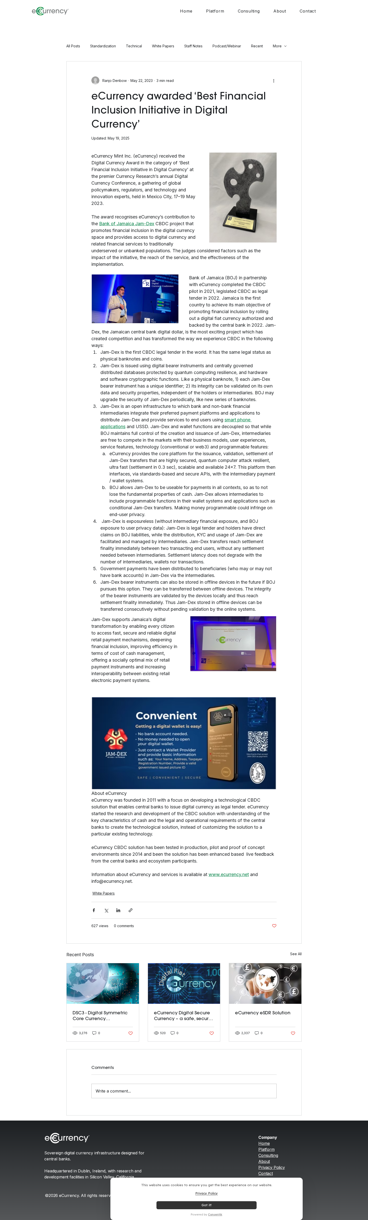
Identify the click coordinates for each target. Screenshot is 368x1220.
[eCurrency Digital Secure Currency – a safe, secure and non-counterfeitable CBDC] (184, 983)
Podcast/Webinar (227, 46)
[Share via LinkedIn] (118, 910)
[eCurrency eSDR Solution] (265, 983)
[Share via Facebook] (93, 910)
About (264, 1161)
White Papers (163, 46)
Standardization (103, 46)
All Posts (73, 46)
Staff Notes (193, 46)
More (277, 46)
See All (296, 954)
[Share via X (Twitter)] (106, 910)
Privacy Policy (271, 1167)
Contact (265, 1173)
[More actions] (274, 80)
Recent (257, 46)
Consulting (268, 1155)
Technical (134, 46)
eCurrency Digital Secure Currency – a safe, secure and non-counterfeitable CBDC (183, 1015)
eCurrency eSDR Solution (262, 1013)
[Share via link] (130, 910)
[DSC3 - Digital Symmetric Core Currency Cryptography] (103, 983)
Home (264, 1143)
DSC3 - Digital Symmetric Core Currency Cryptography (100, 1015)
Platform (266, 1149)
